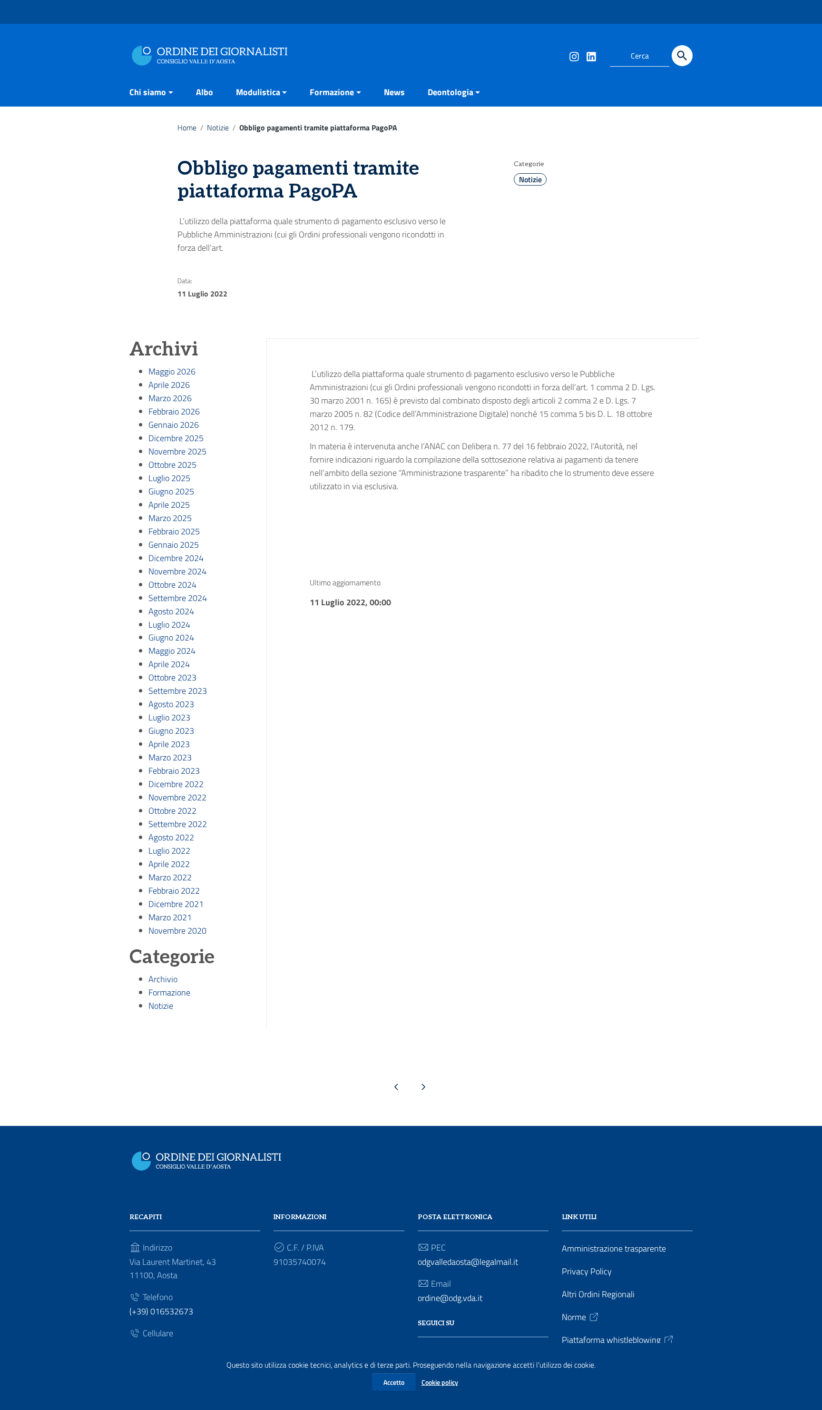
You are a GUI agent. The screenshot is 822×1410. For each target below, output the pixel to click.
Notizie (218, 127)
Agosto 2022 (171, 837)
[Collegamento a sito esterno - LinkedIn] (591, 55)
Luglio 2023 (169, 717)
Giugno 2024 (171, 637)
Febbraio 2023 (174, 770)
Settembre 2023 (177, 690)
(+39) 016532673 (161, 1311)
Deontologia (450, 92)
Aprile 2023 (169, 744)
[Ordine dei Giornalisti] (212, 54)
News (394, 92)
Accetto (393, 1382)
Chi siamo (147, 92)
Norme (574, 1317)
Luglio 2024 (169, 624)
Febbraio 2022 (174, 890)
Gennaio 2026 (173, 424)
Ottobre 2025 (172, 464)
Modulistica (258, 92)
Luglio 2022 (169, 850)
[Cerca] (682, 55)
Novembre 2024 (177, 571)
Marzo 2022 (170, 877)
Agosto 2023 (171, 704)
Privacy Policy (587, 1271)
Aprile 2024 (169, 664)
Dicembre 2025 (176, 438)
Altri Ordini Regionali (598, 1294)
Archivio (162, 979)
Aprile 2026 (169, 384)
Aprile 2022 (169, 864)
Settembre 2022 (177, 824)
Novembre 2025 (177, 451)
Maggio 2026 (172, 371)
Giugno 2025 (171, 491)
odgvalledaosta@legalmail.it (468, 1261)
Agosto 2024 (171, 611)
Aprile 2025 (169, 504)
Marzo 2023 (170, 757)
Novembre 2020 (177, 930)
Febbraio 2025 (174, 531)
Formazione (332, 92)
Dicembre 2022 (176, 784)
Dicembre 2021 (176, 903)
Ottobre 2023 (172, 677)
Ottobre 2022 (172, 810)
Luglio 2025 (169, 478)
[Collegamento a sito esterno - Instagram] (573, 55)
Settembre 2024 (177, 598)
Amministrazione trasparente (614, 1248)
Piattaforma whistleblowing (611, 1339)
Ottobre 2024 (172, 584)
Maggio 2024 (172, 650)
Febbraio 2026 (174, 411)
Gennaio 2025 (173, 544)
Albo (204, 92)
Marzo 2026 (170, 398)
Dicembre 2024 (176, 558)
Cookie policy (439, 1382)
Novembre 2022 (177, 797)
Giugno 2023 (171, 730)
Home (186, 127)
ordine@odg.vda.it (450, 1298)
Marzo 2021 (170, 917)
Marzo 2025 (170, 518)
